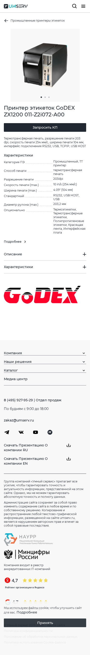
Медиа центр (16, 379)
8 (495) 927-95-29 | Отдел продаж (32, 400)
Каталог (11, 370)
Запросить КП (45, 127)
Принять (45, 623)
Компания (13, 353)
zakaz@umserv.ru (19, 420)
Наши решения (18, 362)
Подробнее (27, 612)
